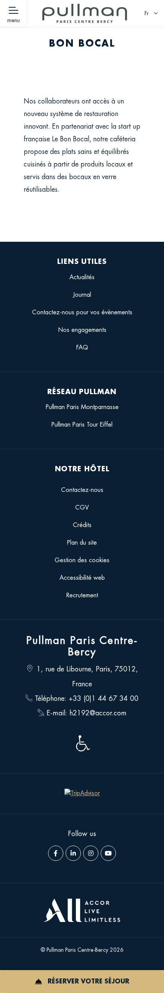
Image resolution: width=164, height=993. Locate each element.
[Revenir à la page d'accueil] (85, 13)
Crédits (82, 525)
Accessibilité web (82, 578)
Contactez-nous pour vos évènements (82, 312)
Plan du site (82, 543)
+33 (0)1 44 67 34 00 (103, 698)
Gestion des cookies (82, 560)
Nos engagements (82, 330)
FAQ (82, 347)
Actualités (82, 277)
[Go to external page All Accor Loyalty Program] (82, 910)
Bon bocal (82, 43)
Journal (82, 295)
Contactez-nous (82, 490)
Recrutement (82, 595)
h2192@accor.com (98, 713)
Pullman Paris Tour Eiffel (82, 425)
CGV (82, 508)
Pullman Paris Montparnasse (82, 407)
